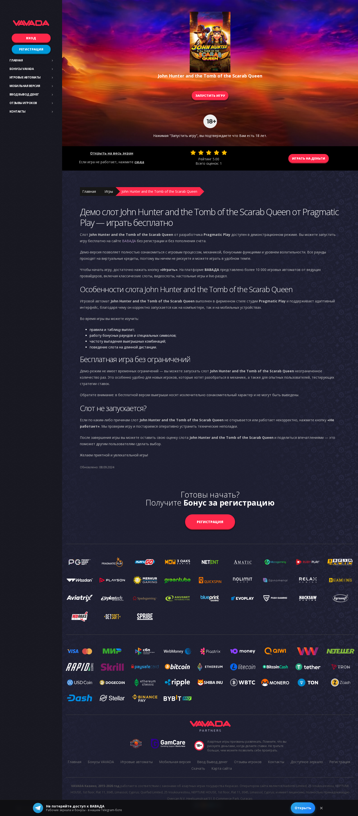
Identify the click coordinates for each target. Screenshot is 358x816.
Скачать (198, 768)
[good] (216, 152)
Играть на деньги (308, 158)
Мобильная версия (24, 86)
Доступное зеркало (307, 761)
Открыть (303, 808)
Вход (31, 38)
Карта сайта (221, 768)
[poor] (201, 152)
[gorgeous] (224, 152)
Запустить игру (210, 95)
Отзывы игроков (23, 103)
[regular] (208, 152)
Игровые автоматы (25, 77)
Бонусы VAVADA (21, 69)
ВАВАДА (129, 241)
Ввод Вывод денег (24, 94)
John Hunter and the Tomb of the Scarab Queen (159, 191)
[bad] (193, 152)
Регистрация (31, 49)
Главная (16, 60)
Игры (108, 191)
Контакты (17, 111)
